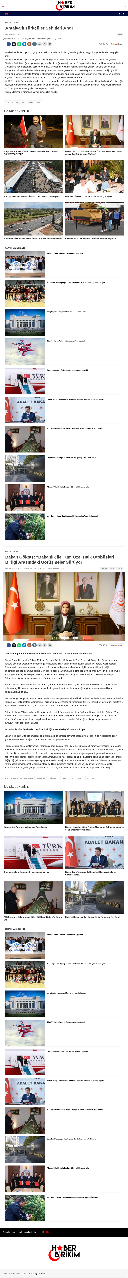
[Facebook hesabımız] (39, 1232)
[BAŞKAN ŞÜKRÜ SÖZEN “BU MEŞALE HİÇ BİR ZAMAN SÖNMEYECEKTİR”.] (33, 131)
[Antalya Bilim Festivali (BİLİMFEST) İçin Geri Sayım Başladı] (33, 176)
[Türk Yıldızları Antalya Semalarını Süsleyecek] (25, 364)
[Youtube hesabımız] (47, 1232)
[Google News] (116, 44)
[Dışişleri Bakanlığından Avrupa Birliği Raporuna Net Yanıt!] (25, 481)
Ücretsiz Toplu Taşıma (73, 778)
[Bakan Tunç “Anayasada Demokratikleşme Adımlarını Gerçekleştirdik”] (25, 423)
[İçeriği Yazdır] (34, 44)
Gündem (104, 568)
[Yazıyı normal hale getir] (50, 44)
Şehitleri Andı (35, 103)
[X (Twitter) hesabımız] (43, 1232)
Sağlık (119, 568)
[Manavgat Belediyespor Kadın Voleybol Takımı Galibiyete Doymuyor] (25, 306)
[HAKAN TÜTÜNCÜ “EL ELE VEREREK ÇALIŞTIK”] (94, 176)
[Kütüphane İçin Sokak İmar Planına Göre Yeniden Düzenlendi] (33, 218)
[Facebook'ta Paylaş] (9, 44)
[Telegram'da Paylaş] (24, 44)
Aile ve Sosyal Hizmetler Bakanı (20, 778)
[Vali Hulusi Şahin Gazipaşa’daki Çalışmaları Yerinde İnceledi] (25, 539)
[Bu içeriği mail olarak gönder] (29, 44)
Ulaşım (91, 778)
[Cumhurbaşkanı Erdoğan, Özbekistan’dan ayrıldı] (25, 393)
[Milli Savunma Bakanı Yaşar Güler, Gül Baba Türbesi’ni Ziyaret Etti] (25, 452)
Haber (120, 34)
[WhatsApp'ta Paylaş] (19, 44)
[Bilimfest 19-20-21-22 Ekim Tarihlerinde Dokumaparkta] (94, 218)
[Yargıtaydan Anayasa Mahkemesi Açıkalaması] (25, 335)
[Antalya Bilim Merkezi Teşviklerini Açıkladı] (25, 277)
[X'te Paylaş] (14, 44)
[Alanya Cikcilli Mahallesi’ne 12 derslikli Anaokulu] (25, 510)
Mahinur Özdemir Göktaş (48, 778)
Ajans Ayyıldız (41, 1273)
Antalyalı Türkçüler (15, 103)
